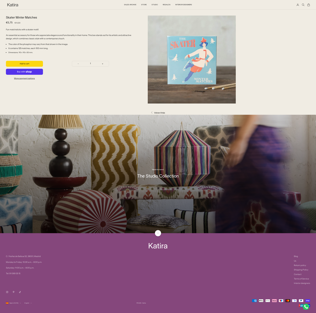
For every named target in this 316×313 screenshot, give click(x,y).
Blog (296, 256)
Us (295, 261)
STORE (144, 5)
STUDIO (155, 5)
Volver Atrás (159, 113)
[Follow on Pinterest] (13, 292)
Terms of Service (301, 278)
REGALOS (166, 5)
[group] (158, 174)
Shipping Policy (301, 269)
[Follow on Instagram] (7, 292)
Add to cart (24, 64)
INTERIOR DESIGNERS (183, 5)
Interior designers (302, 283)
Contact (297, 274)
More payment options (24, 78)
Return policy (300, 265)
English (26, 303)
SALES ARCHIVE (130, 5)
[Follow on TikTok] (20, 292)
